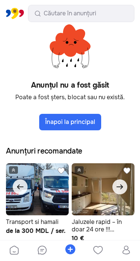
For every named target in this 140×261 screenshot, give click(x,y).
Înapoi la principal (70, 122)
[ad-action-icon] (61, 170)
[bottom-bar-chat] (42, 251)
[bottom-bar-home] (14, 251)
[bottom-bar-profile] (126, 251)
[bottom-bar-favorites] (98, 251)
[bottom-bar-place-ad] (70, 251)
